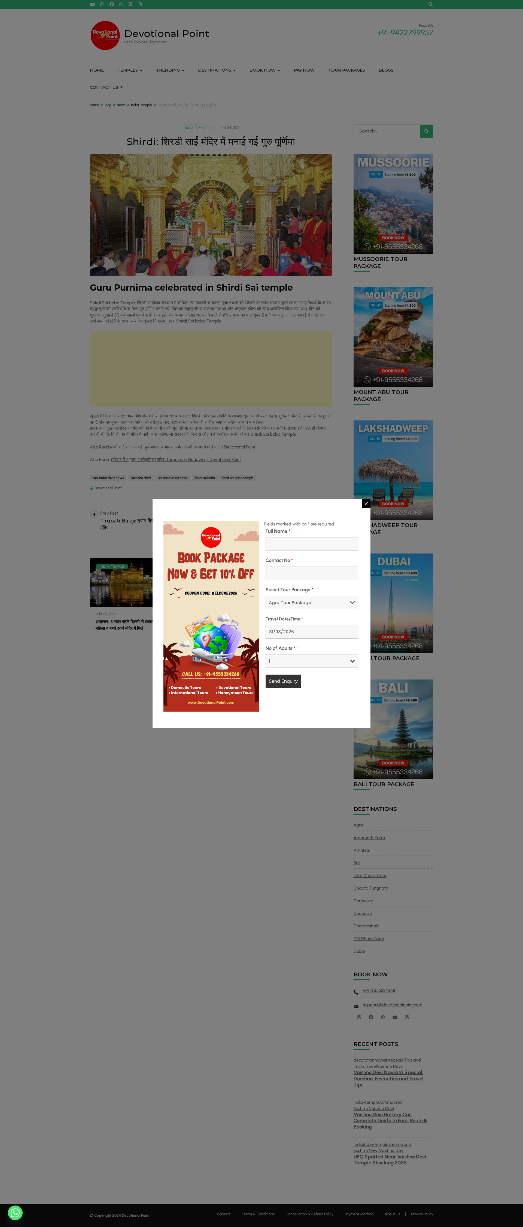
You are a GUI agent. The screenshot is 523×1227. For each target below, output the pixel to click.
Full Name (278, 531)
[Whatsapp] (15, 1213)
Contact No (279, 560)
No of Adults (280, 648)
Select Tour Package (290, 590)
